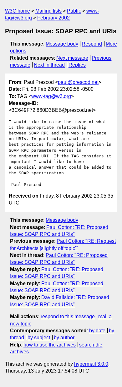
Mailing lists (48, 11)
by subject (39, 337)
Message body (62, 43)
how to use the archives (49, 344)
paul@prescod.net (78, 82)
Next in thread (49, 65)
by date (97, 330)
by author (64, 337)
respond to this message (68, 316)
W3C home (17, 11)
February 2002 (53, 17)
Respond (92, 43)
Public (74, 11)
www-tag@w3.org (51, 96)
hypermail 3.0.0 (91, 364)
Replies (77, 65)
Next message (72, 58)
